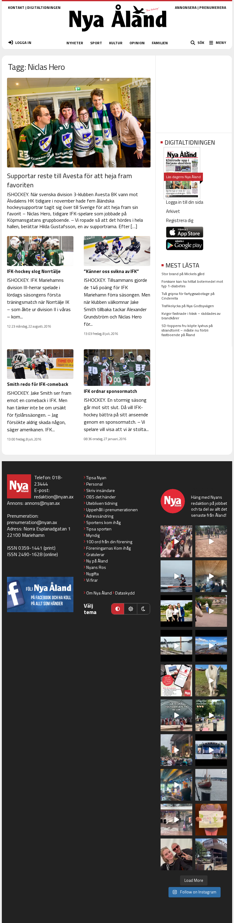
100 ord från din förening (109, 541)
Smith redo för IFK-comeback (37, 384)
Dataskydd (125, 593)
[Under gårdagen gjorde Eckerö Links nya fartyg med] (211, 646)
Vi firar (92, 580)
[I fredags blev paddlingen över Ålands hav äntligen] (176, 576)
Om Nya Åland (99, 593)
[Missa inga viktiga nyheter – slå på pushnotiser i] (176, 680)
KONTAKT (16, 7)
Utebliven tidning (101, 503)
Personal (94, 484)
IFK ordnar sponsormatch (110, 391)
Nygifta (92, 573)
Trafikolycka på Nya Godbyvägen (187, 306)
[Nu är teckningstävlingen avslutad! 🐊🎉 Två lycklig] (211, 819)
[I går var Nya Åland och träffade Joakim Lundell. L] (176, 854)
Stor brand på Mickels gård (182, 274)
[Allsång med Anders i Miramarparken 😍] (211, 750)
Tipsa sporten (99, 529)
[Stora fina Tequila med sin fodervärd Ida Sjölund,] (211, 680)
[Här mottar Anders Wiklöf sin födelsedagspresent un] (176, 785)
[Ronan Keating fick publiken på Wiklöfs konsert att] (176, 750)
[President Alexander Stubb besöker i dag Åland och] (211, 611)
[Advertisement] (194, 92)
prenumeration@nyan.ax (32, 522)
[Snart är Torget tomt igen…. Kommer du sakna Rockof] (211, 715)
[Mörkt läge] (143, 608)
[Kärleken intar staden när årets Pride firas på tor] (176, 541)
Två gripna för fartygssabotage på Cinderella (187, 296)
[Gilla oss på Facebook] (40, 594)
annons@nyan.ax (42, 503)
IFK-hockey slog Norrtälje (34, 271)
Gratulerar (95, 554)
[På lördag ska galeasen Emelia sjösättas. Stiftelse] (211, 854)
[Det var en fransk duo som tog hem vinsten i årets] (176, 646)
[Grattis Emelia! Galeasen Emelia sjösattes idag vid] (211, 785)
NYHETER (74, 43)
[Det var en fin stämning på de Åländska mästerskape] (211, 541)
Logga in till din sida (184, 202)
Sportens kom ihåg (103, 522)
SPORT (96, 43)
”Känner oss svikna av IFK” (111, 271)
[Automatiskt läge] (117, 608)
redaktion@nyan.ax (53, 496)
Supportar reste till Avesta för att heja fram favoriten (69, 180)
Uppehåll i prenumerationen (112, 509)
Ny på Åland (97, 561)
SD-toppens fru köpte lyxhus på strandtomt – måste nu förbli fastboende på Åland (187, 330)
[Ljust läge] (130, 608)
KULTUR (115, 43)
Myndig (93, 535)
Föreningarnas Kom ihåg (108, 548)
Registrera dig (179, 220)
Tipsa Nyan (96, 477)
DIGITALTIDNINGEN (44, 7)
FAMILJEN (160, 43)
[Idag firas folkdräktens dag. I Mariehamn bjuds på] (176, 715)
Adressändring (99, 516)
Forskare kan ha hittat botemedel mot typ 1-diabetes (192, 283)
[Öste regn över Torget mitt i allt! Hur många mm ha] (176, 819)
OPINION (137, 43)
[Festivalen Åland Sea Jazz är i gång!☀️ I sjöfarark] (211, 576)
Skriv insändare (100, 490)
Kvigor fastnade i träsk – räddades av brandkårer (191, 316)
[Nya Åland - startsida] (118, 33)
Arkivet (173, 211)
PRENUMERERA (212, 7)
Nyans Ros (96, 567)
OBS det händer (101, 497)
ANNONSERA (186, 7)
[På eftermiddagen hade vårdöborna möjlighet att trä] (176, 611)
